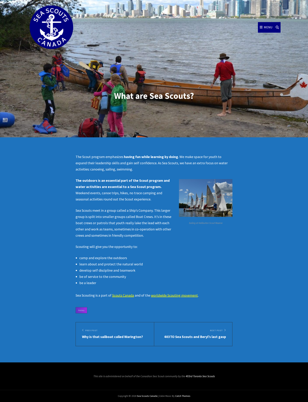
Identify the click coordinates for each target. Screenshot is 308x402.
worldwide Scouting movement (174, 295)
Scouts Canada (123, 295)
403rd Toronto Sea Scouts (200, 376)
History (81, 310)
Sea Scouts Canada (147, 396)
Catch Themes (182, 396)
